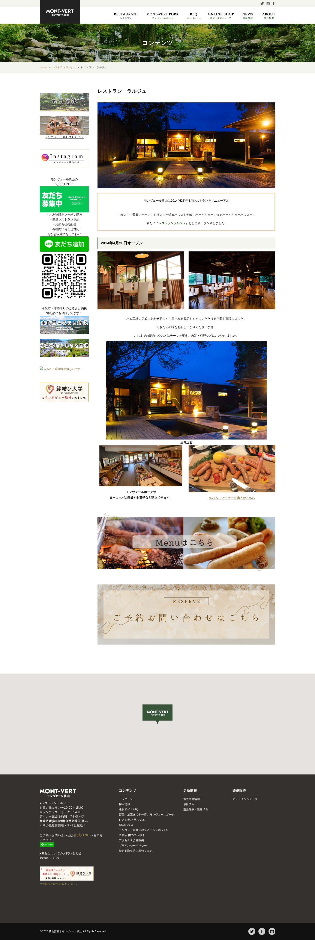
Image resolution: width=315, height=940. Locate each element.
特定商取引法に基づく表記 (135, 850)
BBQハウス (126, 824)
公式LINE (81, 835)
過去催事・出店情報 (195, 809)
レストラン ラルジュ (132, 819)
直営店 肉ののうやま (132, 835)
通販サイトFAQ (128, 809)
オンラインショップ (245, 799)
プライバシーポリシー (133, 845)
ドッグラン (126, 799)
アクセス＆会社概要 (131, 840)
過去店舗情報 (191, 799)
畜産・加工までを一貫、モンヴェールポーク (147, 814)
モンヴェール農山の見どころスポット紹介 (145, 830)
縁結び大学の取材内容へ (60, 883)
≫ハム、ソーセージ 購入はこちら (232, 498)
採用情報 (124, 804)
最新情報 (188, 804)
